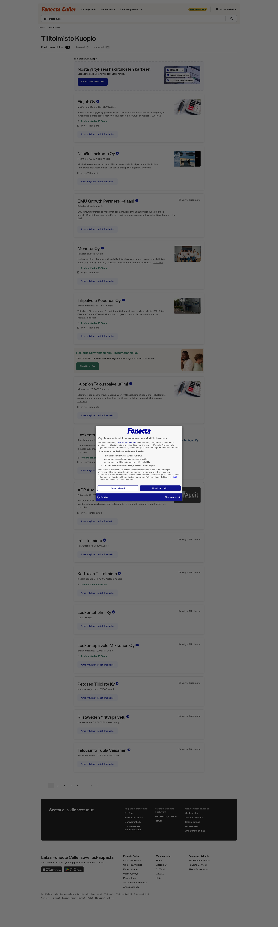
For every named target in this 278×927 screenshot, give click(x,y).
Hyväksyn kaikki (160, 488)
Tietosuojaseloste (173, 497)
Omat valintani (118, 488)
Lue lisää (173, 477)
